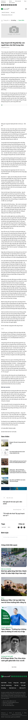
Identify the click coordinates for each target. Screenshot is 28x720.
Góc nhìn (23, 685)
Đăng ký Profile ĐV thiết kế (17, 714)
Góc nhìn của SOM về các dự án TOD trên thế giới (17, 480)
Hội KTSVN (3, 682)
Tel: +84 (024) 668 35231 (8, 705)
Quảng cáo (3, 1)
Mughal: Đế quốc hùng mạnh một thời (17, 443)
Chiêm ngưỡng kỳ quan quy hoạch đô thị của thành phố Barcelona (17, 461)
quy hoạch (4, 527)
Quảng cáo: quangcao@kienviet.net (11, 702)
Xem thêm (14, 667)
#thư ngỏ (13, 12)
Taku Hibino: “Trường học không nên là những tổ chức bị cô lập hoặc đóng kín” (13, 631)
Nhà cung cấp (18, 1)
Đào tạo (16, 685)
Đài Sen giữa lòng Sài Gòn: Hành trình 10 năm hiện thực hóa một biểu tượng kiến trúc (13, 573)
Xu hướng (3, 688)
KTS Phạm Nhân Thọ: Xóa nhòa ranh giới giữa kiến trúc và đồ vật (13, 660)
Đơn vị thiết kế (12, 2)
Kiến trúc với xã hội (6, 569)
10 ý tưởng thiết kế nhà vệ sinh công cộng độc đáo (17, 452)
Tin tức (10, 682)
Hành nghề (22, 682)
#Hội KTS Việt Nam (5, 12)
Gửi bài (10, 1)
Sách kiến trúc (12, 688)
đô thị (9, 527)
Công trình (15, 682)
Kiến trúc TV (22, 688)
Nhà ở (2, 598)
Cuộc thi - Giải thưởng (6, 685)
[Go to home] (5, 9)
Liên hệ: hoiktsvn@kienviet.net (9, 701)
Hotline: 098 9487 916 (8, 704)
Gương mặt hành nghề (7, 656)
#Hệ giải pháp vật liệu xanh (7, 14)
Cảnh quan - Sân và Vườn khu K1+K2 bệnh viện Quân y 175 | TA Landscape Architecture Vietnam (17, 471)
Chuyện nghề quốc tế (6, 627)
